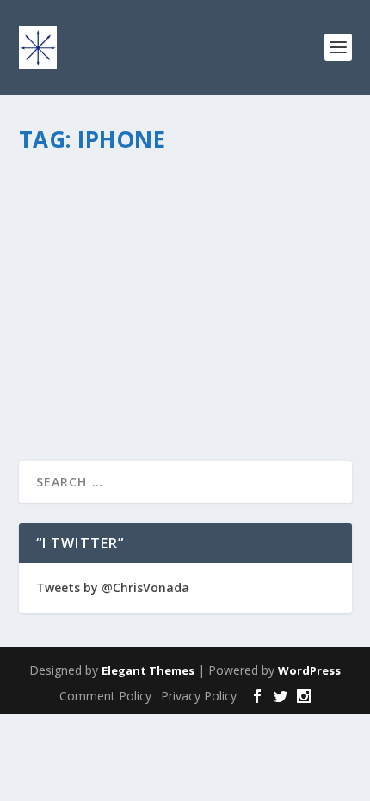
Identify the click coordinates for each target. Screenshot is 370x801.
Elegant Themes (148, 670)
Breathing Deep (238, 217)
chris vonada (82, 217)
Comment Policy (105, 696)
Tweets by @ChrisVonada (112, 587)
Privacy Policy (199, 696)
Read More (81, 385)
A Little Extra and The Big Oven (161, 189)
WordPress (309, 670)
